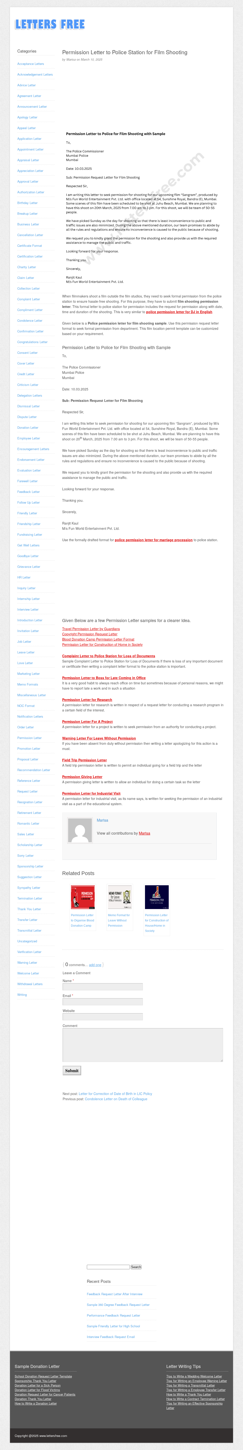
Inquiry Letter (26, 588)
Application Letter (29, 138)
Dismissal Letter (28, 406)
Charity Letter (26, 267)
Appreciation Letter (30, 170)
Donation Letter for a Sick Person (38, 1385)
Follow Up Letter (28, 502)
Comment (70, 1025)
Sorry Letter (25, 855)
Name (68, 980)
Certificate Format (29, 245)
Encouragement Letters (33, 449)
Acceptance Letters (30, 63)
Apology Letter (27, 117)
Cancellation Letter (30, 235)
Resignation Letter (29, 802)
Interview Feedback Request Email (111, 1336)
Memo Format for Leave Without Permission (119, 920)
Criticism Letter (27, 384)
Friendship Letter (28, 523)
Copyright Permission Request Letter (89, 634)
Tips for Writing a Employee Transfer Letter (195, 1389)
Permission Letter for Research (87, 699)
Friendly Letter (27, 513)
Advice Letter (26, 85)
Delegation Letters (29, 395)
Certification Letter (29, 256)
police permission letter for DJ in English (179, 311)
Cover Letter (25, 363)
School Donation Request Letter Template (43, 1376)
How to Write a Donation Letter (36, 1403)
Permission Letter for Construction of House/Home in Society (156, 923)
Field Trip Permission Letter (84, 760)
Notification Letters (30, 716)
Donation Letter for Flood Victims (37, 1389)
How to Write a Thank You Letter (188, 1394)
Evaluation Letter (29, 470)
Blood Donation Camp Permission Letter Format (98, 639)
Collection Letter (28, 288)
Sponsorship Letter (30, 866)
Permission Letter (29, 737)
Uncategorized (27, 941)
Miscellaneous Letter (31, 695)
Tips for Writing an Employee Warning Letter (196, 1380)
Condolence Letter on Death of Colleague (116, 1098)
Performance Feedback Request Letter (113, 1315)
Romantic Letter (28, 823)
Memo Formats (27, 684)
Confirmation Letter (30, 331)
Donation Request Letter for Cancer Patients (45, 1394)
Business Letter (28, 224)
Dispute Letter (27, 416)
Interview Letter (27, 609)
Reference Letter (28, 780)
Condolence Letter (29, 320)
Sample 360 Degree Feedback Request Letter (118, 1304)
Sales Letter (25, 834)
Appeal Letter (26, 128)
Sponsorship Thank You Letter (35, 1380)
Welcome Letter (28, 973)
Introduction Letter (29, 620)
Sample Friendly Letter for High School (113, 1326)
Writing (22, 994)
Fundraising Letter (29, 534)
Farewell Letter (27, 481)
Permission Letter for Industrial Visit (91, 793)
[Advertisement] (142, 94)
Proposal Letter (27, 759)
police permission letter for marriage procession (154, 539)
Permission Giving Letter (82, 776)
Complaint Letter (28, 299)
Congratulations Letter (32, 342)
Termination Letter (29, 898)
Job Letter (24, 641)
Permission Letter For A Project (87, 721)
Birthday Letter (27, 202)
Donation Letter (27, 427)
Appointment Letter (30, 149)
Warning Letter (27, 962)
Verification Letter (29, 951)
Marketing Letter (28, 673)
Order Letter (25, 727)
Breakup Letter (27, 213)
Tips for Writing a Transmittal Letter (190, 1385)
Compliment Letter (29, 309)
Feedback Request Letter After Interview (114, 1294)
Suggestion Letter (29, 877)
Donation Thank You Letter (33, 1398)
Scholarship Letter (29, 844)
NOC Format (26, 705)
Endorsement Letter (30, 459)
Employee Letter (28, 438)
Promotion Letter (28, 748)
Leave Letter (25, 652)
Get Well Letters (28, 545)
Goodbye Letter (27, 556)
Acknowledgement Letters (35, 74)
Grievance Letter (28, 566)
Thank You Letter (29, 909)
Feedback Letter (28, 491)
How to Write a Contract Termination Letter (195, 1398)
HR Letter (23, 577)
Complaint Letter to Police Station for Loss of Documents (108, 655)
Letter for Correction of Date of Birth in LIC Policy (115, 1093)
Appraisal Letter (28, 160)
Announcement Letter (32, 106)
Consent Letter (27, 352)
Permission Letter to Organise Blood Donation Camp (82, 920)
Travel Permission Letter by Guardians (91, 628)
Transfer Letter (27, 919)
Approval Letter (27, 181)
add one (95, 964)
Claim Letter (25, 277)
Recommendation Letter (33, 770)
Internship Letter (28, 598)
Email (68, 995)
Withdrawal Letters (30, 984)
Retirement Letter (29, 812)
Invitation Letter (28, 630)
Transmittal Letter (29, 930)
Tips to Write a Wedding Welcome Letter (194, 1376)
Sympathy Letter (28, 887)
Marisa (102, 820)
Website (69, 1010)
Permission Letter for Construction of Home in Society (102, 644)
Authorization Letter (30, 192)
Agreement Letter (29, 95)
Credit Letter (25, 374)
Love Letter (25, 663)
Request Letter (27, 791)
